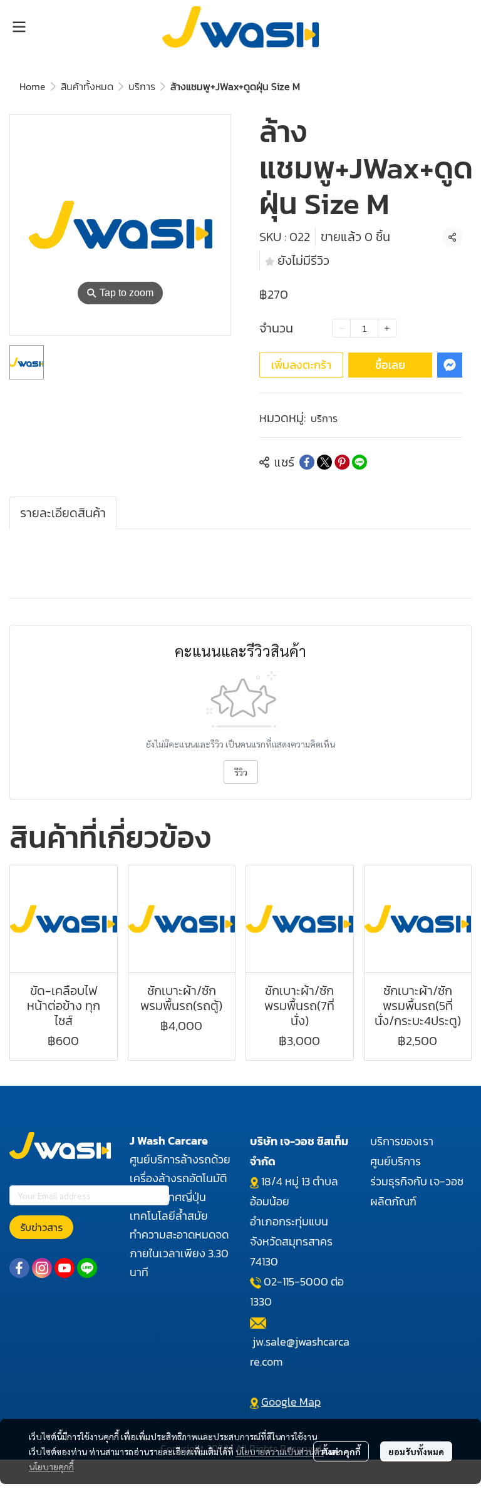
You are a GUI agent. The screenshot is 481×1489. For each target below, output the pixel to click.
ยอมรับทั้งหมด (416, 1451)
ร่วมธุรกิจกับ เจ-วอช (416, 1181)
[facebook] (19, 1268)
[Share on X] (324, 462)
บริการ (141, 86)
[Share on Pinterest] (341, 462)
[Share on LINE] (359, 462)
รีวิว (240, 772)
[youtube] (64, 1268)
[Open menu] (18, 26)
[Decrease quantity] (341, 328)
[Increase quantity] (387, 328)
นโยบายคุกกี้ (51, 1466)
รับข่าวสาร (41, 1227)
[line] (87, 1268)
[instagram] (42, 1268)
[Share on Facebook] (306, 462)
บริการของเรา (401, 1141)
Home (32, 86)
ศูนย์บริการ (395, 1161)
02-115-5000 (296, 1281)
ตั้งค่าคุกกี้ (341, 1451)
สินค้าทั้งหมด (87, 86)
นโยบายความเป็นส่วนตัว (279, 1451)
